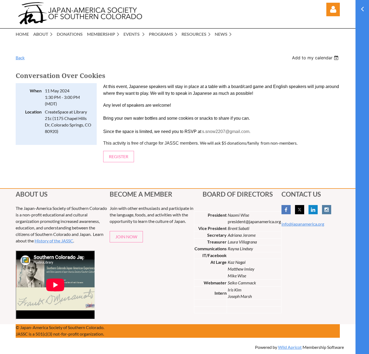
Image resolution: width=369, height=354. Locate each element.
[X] (299, 209)
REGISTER (118, 156)
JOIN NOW (126, 236)
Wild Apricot (290, 347)
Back (20, 57)
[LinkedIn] (313, 209)
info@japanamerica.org (302, 223)
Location (33, 111)
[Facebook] (286, 209)
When (36, 90)
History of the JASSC (54, 240)
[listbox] (316, 57)
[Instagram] (326, 209)
